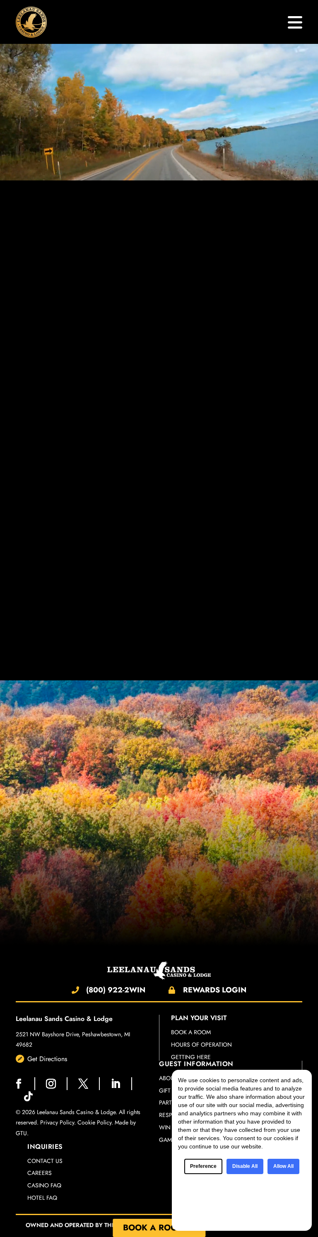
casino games (224, 278)
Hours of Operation (201, 1045)
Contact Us (45, 1161)
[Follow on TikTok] (28, 1096)
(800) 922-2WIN (115, 990)
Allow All (283, 1166)
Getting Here (191, 1057)
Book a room (191, 1032)
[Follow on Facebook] (18, 1083)
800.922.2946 (245, 376)
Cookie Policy (94, 1122)
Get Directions (47, 1059)
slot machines (176, 278)
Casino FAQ (44, 1185)
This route (29, 429)
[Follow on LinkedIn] (115, 1083)
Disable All (245, 1166)
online (229, 911)
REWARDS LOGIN (214, 990)
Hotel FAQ (42, 1197)
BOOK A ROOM (154, 1228)
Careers (39, 1173)
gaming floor (70, 883)
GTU (21, 1133)
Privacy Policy (57, 1122)
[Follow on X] (83, 1083)
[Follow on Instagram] (51, 1083)
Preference (203, 1166)
